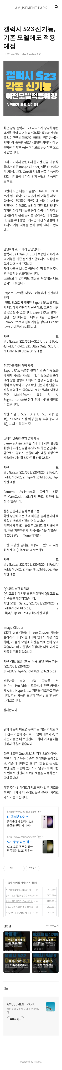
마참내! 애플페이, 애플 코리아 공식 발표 (20, 889)
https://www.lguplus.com (21, 811)
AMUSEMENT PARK (20, 1004)
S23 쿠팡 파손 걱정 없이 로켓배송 (19, 842)
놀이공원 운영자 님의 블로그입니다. (23, 1010)
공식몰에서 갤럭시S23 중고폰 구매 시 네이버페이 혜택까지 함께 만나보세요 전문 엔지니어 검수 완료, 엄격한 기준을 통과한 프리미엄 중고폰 (20, 823)
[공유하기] (16, 868)
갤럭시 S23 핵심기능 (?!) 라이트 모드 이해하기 (20, 895)
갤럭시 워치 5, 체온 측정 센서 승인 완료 (20, 907)
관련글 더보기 (52, 925)
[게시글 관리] (21, 868)
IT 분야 (9, 882)
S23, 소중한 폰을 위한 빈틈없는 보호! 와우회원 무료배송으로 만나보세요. (20, 848)
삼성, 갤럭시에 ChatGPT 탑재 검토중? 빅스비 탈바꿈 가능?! (20, 912)
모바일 (17, 882)
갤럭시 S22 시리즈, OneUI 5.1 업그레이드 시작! (20, 901)
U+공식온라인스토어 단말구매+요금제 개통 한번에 (20, 817)
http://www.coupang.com (21, 836)
